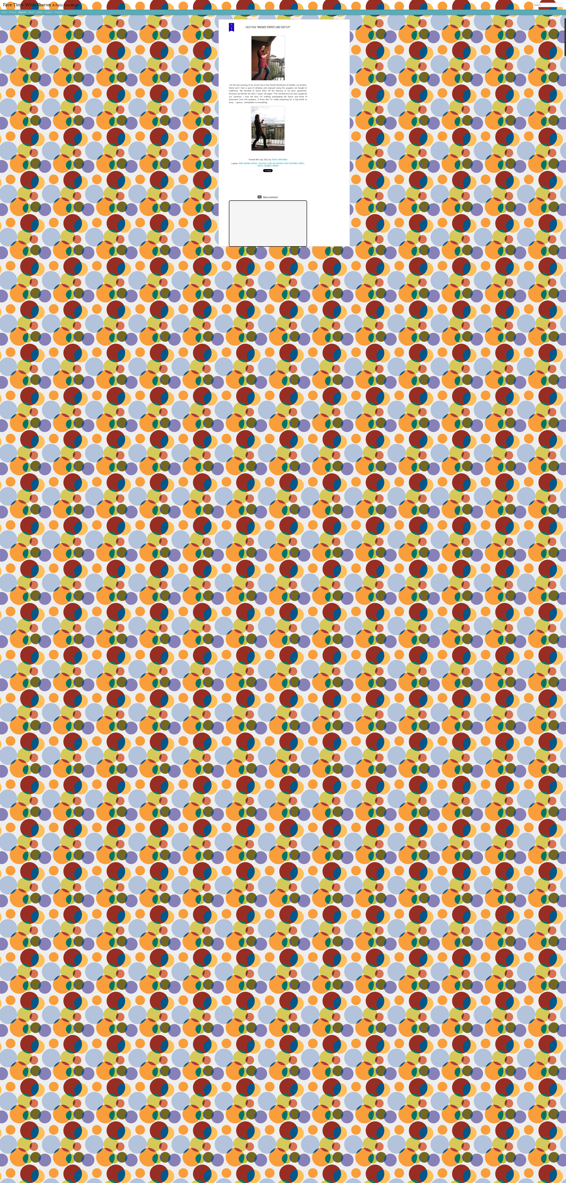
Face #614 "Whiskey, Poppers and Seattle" (268, 27)
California (262, 163)
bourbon (247, 163)
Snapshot (48, 12)
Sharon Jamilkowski (279, 160)
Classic (4, 12)
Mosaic (31, 12)
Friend (269, 163)
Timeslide (58, 12)
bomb (241, 163)
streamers (268, 166)
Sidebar (39, 12)
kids (274, 163)
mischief (280, 163)
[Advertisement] (323, 69)
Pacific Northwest (291, 163)
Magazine (22, 12)
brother (254, 163)
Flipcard (12, 12)
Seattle (260, 166)
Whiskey (276, 166)
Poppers (301, 163)
